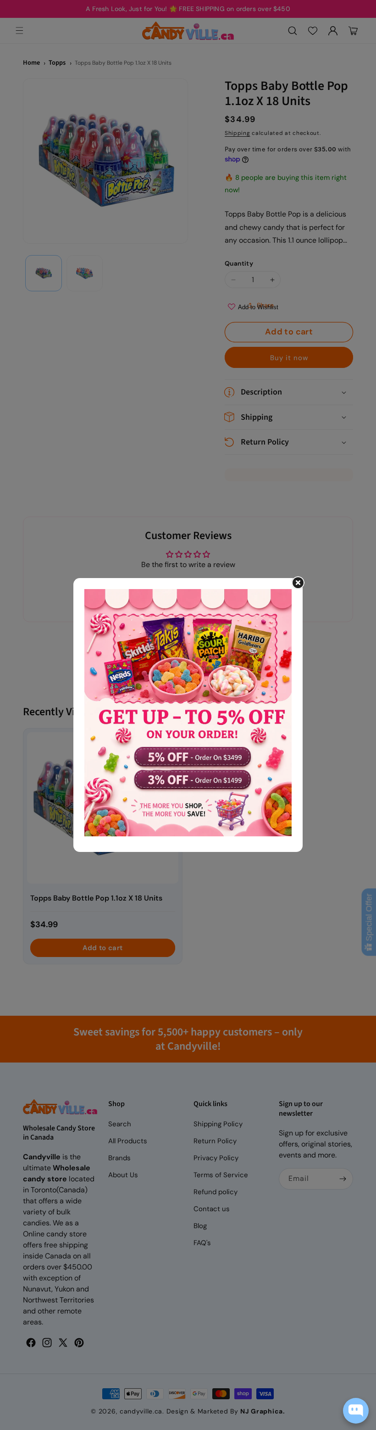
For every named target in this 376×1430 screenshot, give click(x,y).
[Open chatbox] (356, 1411)
